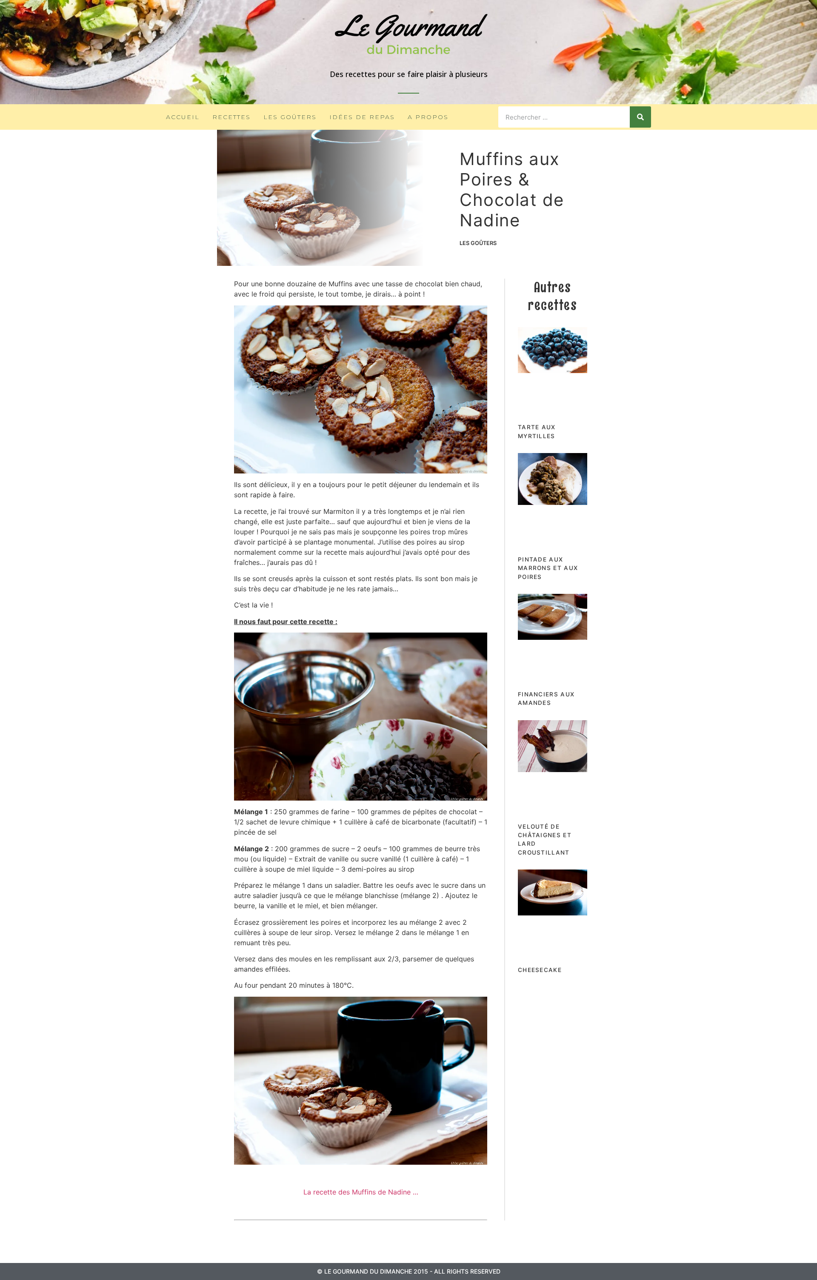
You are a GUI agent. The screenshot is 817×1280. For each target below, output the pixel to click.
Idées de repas (362, 117)
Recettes (231, 117)
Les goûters (290, 117)
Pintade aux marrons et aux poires (548, 568)
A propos (428, 117)
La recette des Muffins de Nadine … (360, 1192)
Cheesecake (540, 969)
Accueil (183, 117)
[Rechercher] (640, 117)
